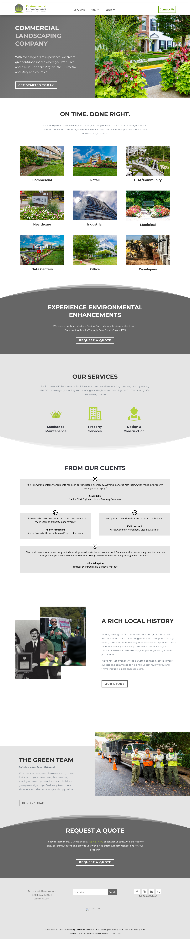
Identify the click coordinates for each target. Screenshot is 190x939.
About (95, 10)
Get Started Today (36, 85)
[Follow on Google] (158, 891)
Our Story (115, 684)
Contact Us (167, 9)
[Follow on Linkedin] (151, 891)
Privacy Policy (116, 933)
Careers (109, 10)
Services (79, 10)
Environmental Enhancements (42, 891)
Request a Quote (95, 340)
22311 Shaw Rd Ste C (42, 895)
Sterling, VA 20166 (42, 898)
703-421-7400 (95, 841)
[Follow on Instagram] (144, 891)
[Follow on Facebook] (137, 891)
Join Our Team (33, 803)
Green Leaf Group (53, 929)
